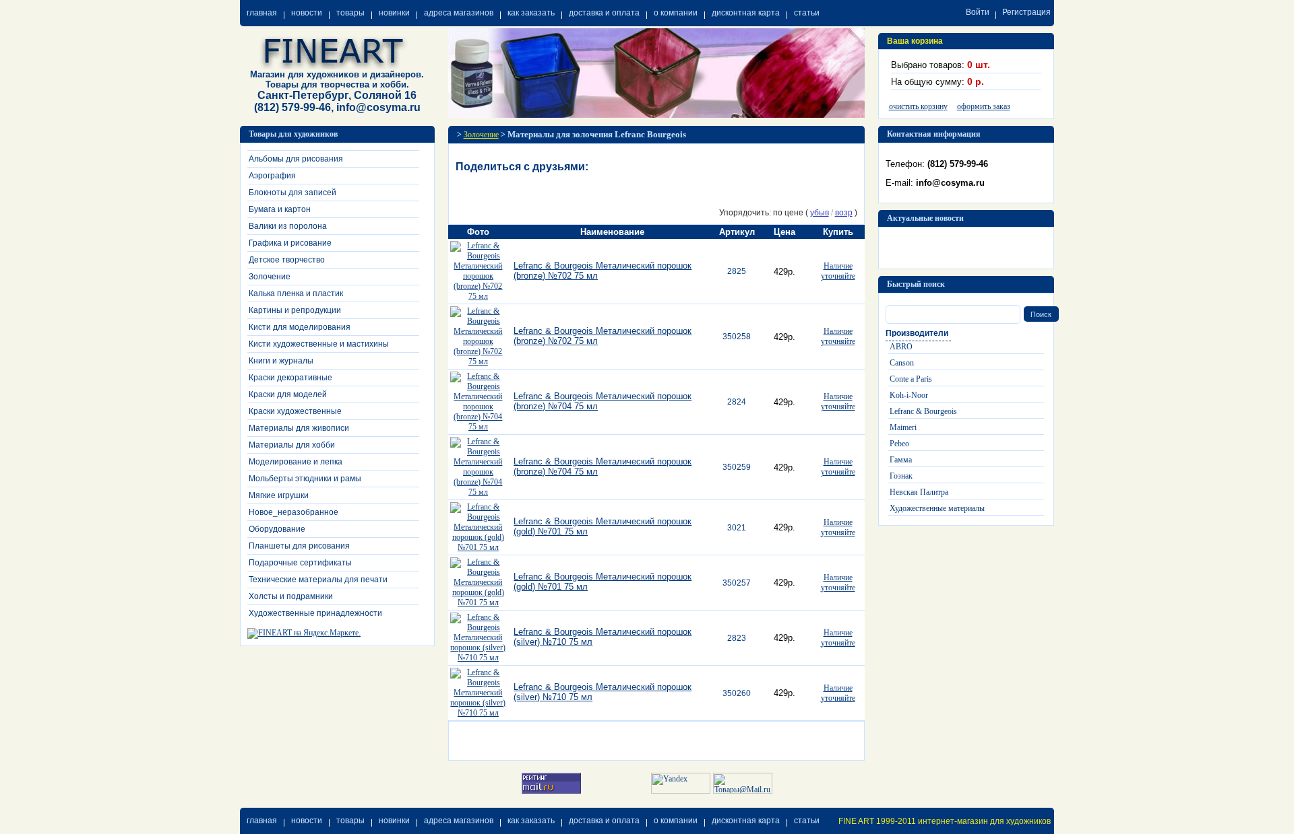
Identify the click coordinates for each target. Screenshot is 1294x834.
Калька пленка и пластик (296, 293)
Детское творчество (287, 260)
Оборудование (277, 529)
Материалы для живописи (299, 428)
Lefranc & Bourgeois (923, 411)
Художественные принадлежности (315, 613)
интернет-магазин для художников (984, 821)
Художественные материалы (937, 508)
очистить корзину (918, 106)
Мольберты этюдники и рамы (305, 478)
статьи (807, 13)
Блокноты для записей (292, 192)
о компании (676, 13)
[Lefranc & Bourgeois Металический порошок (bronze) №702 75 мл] (478, 296)
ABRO (901, 346)
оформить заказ (983, 106)
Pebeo (899, 443)
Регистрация (1026, 12)
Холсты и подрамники (291, 596)
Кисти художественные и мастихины (319, 344)
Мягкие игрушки (279, 495)
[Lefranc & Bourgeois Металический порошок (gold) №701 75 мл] (478, 547)
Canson (902, 363)
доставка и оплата (604, 13)
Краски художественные (295, 411)
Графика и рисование (290, 243)
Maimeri (903, 427)
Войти (977, 12)
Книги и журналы (281, 361)
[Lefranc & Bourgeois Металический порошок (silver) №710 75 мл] (478, 657)
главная (262, 13)
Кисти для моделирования (299, 327)
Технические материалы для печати (318, 579)
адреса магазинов (458, 13)
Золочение (269, 276)
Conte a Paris (911, 379)
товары (350, 13)
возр (844, 212)
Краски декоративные (290, 377)
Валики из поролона (288, 226)
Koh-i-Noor (909, 395)
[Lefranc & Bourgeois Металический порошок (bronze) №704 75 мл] (478, 426)
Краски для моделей (288, 394)
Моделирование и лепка (295, 461)
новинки (394, 13)
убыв (819, 212)
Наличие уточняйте (838, 271)
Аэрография (272, 175)
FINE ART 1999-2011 (877, 821)
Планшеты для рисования (299, 546)
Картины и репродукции (295, 310)
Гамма (901, 459)
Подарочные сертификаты (300, 562)
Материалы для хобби (292, 445)
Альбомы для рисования (296, 159)
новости (306, 13)
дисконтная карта (746, 13)
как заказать (531, 13)
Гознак (901, 476)
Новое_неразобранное (293, 512)
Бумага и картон (280, 209)
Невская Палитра (919, 492)
